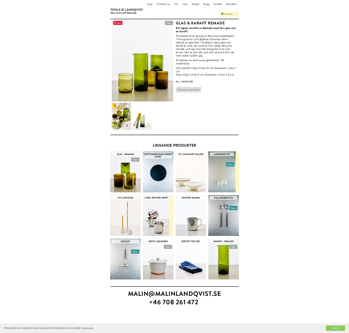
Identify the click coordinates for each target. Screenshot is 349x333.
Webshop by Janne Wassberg (13, 318)
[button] (163, 4)
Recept (195, 4)
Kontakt (218, 4)
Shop (150, 4)
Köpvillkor (231, 4)
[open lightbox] (122, 116)
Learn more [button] (87, 328)
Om (176, 4)
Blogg (206, 4)
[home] (126, 9)
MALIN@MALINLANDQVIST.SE (174, 293)
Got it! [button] (336, 328)
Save (119, 23)
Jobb (185, 4)
